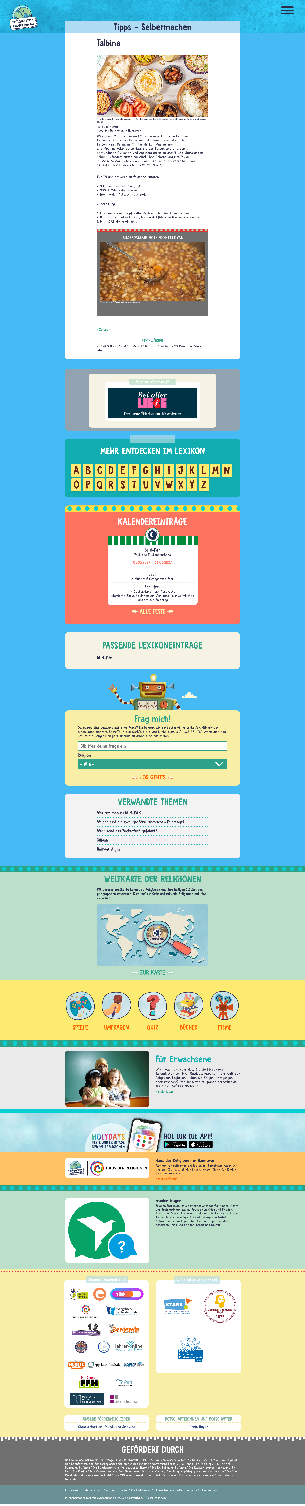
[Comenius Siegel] (220, 1306)
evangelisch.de (106, 1497)
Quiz (152, 1027)
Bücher (189, 1027)
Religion (84, 755)
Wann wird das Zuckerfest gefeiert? (127, 830)
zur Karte (152, 972)
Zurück (103, 330)
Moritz (114, 126)
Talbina (102, 839)
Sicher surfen (207, 1490)
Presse (123, 1490)
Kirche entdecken (171, 1200)
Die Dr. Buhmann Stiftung (169, 1467)
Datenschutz (91, 1490)
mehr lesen (165, 1091)
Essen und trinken (154, 346)
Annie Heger (198, 1427)
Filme (225, 1027)
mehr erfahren (167, 1179)
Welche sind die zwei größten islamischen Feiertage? (140, 821)
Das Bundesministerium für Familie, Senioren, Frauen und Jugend (193, 1460)
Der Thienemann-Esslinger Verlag (141, 1471)
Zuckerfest (104, 346)
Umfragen (116, 1027)
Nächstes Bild (206, 267)
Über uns (109, 1490)
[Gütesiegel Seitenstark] (177, 1306)
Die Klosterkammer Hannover (208, 1467)
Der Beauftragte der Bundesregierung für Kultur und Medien (107, 1464)
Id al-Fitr (121, 346)
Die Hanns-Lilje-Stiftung (195, 1464)
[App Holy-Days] (152, 1132)
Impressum (72, 1490)
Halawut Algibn (109, 849)
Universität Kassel (164, 1464)
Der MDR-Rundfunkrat (128, 1475)
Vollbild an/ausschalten (201, 296)
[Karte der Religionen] (152, 935)
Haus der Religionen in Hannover (119, 130)
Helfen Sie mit (185, 1490)
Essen (134, 346)
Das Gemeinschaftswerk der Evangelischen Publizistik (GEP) (105, 1460)
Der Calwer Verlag (102, 1471)
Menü (287, 10)
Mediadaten (139, 1490)
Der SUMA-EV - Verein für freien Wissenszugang (180, 1475)
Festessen (178, 346)
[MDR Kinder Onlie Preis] (190, 1349)
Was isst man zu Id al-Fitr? (119, 812)
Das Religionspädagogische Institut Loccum (195, 1471)
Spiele (80, 1027)
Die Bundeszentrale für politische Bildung (121, 1467)
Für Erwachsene (161, 1490)
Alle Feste (152, 611)
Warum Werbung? (152, 381)
